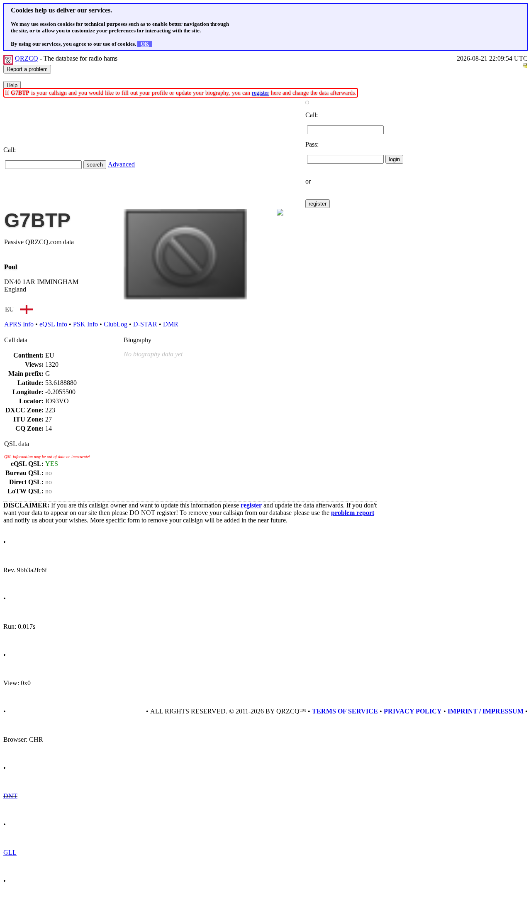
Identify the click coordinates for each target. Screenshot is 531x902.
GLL (10, 852)
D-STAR (145, 324)
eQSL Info (53, 324)
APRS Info (19, 324)
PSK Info (85, 324)
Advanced (121, 164)
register (260, 93)
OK (145, 44)
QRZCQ (26, 58)
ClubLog (115, 324)
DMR (170, 324)
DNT (10, 795)
